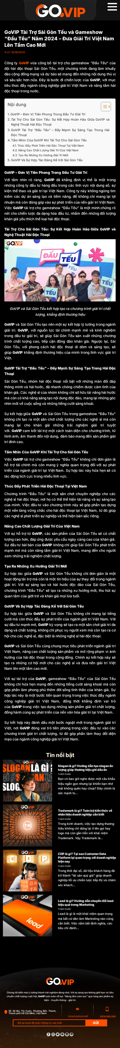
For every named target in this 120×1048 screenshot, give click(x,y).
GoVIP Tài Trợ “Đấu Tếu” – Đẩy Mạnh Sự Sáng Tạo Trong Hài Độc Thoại (60, 132)
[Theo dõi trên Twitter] (57, 1034)
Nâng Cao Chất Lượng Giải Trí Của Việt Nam (48, 150)
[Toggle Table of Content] (103, 107)
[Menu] (112, 6)
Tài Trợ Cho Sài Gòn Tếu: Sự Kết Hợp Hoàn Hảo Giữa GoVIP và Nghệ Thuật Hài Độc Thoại (60, 122)
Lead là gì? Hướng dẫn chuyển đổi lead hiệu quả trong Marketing (86, 902)
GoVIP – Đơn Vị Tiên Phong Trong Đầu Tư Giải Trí (47, 114)
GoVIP (24, 63)
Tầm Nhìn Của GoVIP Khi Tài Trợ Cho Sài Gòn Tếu (49, 140)
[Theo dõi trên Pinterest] (62, 1034)
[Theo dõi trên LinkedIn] (67, 1034)
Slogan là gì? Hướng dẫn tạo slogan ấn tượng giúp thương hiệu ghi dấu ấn (85, 767)
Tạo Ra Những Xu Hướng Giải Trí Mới (43, 155)
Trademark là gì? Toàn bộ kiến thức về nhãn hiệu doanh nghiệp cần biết (85, 812)
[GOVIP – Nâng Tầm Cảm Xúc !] (60, 10)
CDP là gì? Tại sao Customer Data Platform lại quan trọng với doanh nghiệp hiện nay (87, 857)
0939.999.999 (108, 1016)
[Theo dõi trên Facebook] (48, 1034)
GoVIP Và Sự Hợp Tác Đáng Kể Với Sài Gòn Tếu (47, 160)
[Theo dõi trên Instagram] (53, 1034)
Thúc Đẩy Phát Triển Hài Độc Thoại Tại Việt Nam (50, 145)
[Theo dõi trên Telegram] (71, 1034)
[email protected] (78, 1016)
